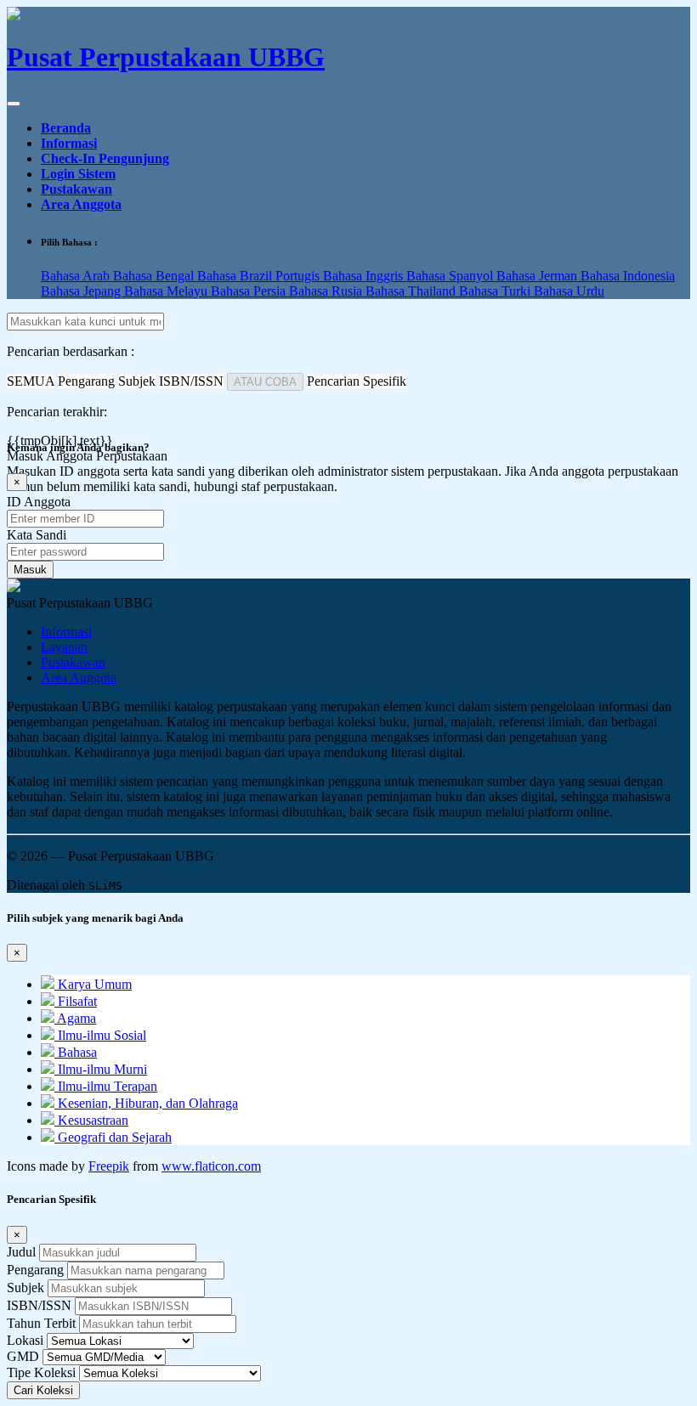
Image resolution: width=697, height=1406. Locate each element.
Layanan (64, 647)
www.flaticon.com (211, 1166)
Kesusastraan (91, 1120)
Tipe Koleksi (41, 1372)
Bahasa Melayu (167, 291)
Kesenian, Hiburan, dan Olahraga (146, 1103)
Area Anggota (81, 204)
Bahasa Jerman (538, 275)
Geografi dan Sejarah (113, 1137)
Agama (75, 1018)
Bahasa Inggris (364, 275)
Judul (21, 1252)
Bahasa (75, 1052)
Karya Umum (93, 984)
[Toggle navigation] (13, 103)
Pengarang (35, 1269)
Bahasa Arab (77, 275)
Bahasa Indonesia (628, 275)
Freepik (108, 1166)
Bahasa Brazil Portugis (260, 275)
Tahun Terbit (41, 1323)
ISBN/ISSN (39, 1305)
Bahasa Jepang (82, 291)
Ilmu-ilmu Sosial (100, 1035)
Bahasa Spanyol (451, 275)
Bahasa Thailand (412, 291)
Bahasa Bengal (155, 275)
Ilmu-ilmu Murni (100, 1069)
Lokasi (25, 1340)
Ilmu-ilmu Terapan (105, 1086)
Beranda (66, 128)
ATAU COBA (265, 381)
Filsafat (75, 1001)
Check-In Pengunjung (105, 158)
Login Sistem (78, 174)
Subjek (25, 1287)
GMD (23, 1356)
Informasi (69, 143)
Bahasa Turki (496, 291)
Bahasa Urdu (569, 291)
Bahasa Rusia (327, 291)
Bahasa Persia (250, 291)
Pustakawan (76, 189)
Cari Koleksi (43, 1390)
